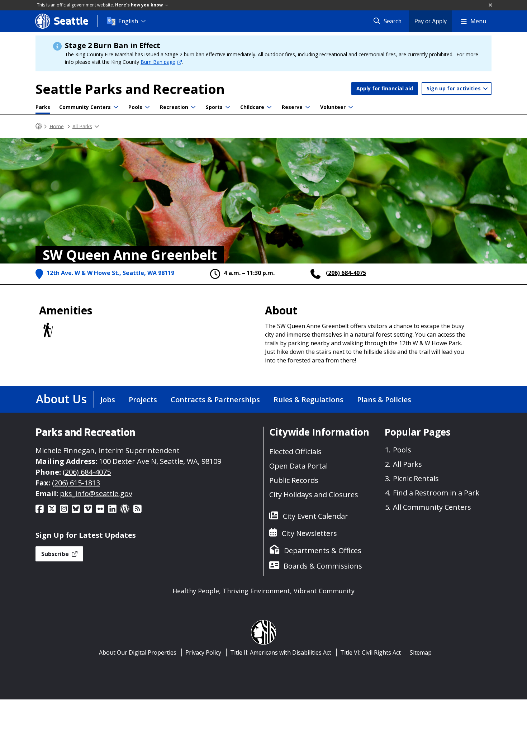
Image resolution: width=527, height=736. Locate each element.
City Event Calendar (315, 516)
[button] (490, 5)
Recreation (174, 107)
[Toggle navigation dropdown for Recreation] (193, 107)
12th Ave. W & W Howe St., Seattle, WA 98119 (110, 273)
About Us (61, 399)
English (128, 21)
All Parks (82, 126)
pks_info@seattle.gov (96, 493)
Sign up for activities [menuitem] (454, 88)
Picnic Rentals (416, 478)
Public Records (293, 480)
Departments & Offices (322, 550)
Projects (143, 399)
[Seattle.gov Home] (38, 126)
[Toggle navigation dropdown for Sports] (227, 107)
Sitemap (421, 652)
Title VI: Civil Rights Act (370, 652)
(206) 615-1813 (76, 483)
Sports (214, 107)
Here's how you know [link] (139, 5)
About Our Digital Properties (137, 652)
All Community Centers (432, 507)
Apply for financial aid (384, 88)
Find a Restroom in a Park (436, 493)
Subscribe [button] (55, 554)
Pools (135, 107)
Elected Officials (295, 451)
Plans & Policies (384, 399)
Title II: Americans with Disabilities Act (280, 652)
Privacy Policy (203, 652)
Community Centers (85, 107)
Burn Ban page (158, 61)
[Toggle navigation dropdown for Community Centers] (115, 107)
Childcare (252, 107)
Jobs (107, 399)
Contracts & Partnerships (215, 399)
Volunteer (333, 107)
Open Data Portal (298, 466)
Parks (42, 107)
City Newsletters (309, 533)
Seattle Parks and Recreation (130, 89)
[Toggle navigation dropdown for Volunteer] (350, 107)
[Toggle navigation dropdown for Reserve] (307, 107)
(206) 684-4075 (346, 273)
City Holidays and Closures (313, 494)
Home (56, 126)
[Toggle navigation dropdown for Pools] (147, 107)
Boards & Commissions (323, 566)
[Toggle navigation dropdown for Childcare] (269, 107)
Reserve (292, 107)
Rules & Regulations (308, 399)
